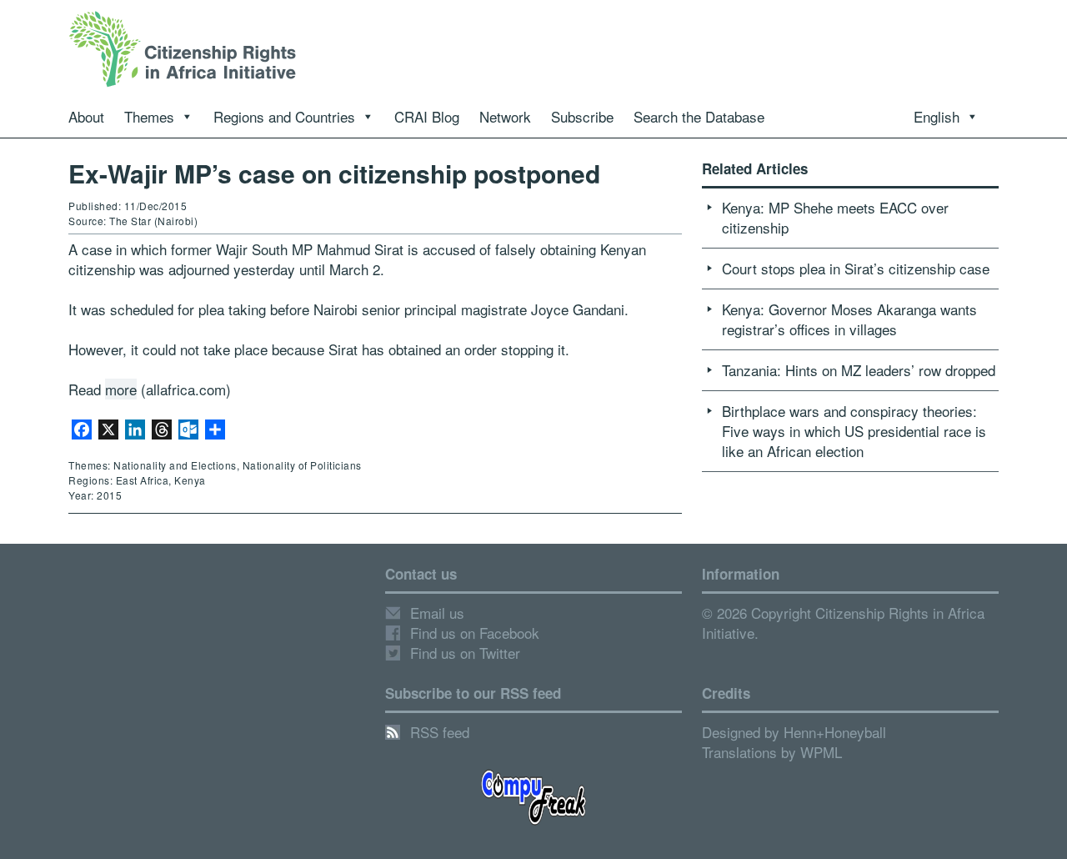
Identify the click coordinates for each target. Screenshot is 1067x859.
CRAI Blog (426, 116)
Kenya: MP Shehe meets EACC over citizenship (835, 217)
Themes (149, 116)
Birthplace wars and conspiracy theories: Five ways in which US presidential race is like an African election (854, 430)
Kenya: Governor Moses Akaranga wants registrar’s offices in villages (849, 319)
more (121, 389)
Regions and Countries (284, 116)
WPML (821, 751)
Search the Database (699, 116)
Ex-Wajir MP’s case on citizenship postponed (334, 173)
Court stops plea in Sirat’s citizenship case (855, 268)
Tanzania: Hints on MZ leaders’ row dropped (858, 369)
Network (505, 116)
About (86, 116)
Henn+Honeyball (835, 731)
